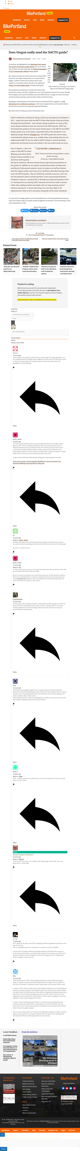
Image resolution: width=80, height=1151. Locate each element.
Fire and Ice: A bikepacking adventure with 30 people (9, 1057)
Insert (4, 1149)
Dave (20, 776)
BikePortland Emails (29, 1113)
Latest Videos (26, 1092)
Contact (11, 3)
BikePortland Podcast (29, 1086)
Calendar (25, 1130)
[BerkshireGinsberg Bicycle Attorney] (9, 1093)
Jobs (35, 20)
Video (42, 20)
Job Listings (26, 1089)
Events (27, 20)
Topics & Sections (28, 1081)
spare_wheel (23, 540)
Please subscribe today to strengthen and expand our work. (36, 300)
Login (11, 1)
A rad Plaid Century (10, 1035)
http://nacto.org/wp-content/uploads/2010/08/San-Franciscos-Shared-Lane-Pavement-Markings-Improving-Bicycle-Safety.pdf (37, 462)
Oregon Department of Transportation (43, 235)
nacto (30, 235)
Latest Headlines (10, 1032)
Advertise (25, 1108)
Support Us (63, 20)
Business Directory (28, 1084)
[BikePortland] (14, 26)
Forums (42, 1130)
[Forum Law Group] (9, 1103)
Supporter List (46, 1101)
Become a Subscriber (48, 1081)
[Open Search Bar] (6, 8)
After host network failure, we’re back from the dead (55, 239)
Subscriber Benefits (48, 1094)
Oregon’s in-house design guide (19, 85)
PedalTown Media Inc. (45, 1121)
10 (44, 59)
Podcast (51, 20)
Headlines (17, 20)
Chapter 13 (35, 134)
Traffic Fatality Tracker (29, 1097)
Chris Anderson (18, 599)
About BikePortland (28, 1105)
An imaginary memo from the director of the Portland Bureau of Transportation (10, 1048)
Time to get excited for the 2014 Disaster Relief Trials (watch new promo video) (25, 239)
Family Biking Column (29, 1094)
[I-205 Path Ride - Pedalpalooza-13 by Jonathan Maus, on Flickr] (48, 148)
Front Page (41, 233)
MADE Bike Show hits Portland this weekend (9, 1040)
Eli (20, 567)
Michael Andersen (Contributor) (22, 59)
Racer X (21, 859)
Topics (15, 1130)
